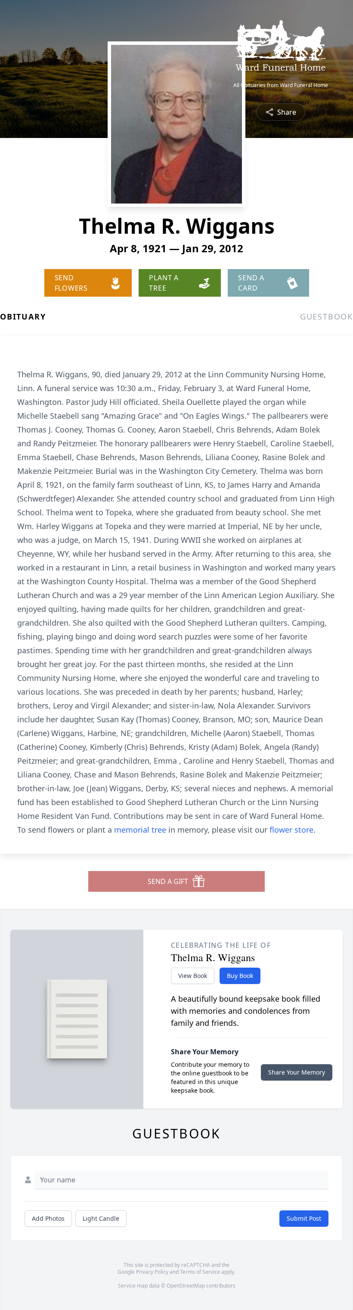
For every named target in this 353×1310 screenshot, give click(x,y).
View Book (192, 976)
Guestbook (326, 316)
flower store (291, 829)
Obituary (23, 316)
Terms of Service (200, 1272)
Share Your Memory (296, 1072)
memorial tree (140, 829)
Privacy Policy (152, 1272)
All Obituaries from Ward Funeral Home (280, 85)
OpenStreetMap (186, 1285)
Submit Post (304, 1218)
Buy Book (240, 976)
